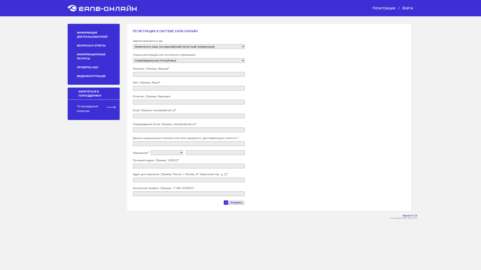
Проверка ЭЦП (87, 67)
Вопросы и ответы (91, 45)
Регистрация (384, 8)
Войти (407, 8)
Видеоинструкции (91, 76)
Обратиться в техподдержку (89, 93)
